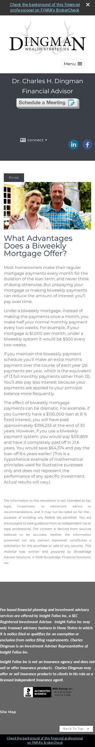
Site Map (8, 712)
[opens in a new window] (47, 109)
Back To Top (74, 729)
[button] (73, 63)
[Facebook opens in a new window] (87, 148)
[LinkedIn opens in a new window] (73, 148)
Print (14, 177)
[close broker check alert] (88, 5)
